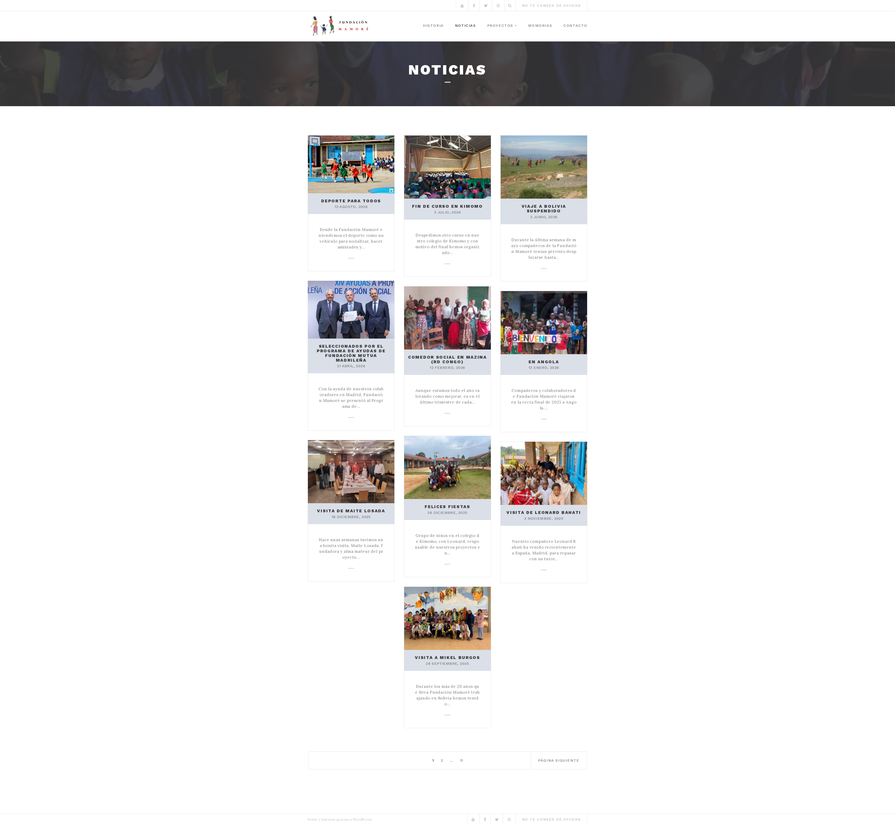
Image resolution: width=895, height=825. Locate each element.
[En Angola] (544, 322)
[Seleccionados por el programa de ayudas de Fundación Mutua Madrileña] (351, 309)
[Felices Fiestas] (447, 467)
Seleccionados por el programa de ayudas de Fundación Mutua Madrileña (351, 353)
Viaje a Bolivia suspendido (544, 208)
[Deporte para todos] (351, 164)
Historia (433, 25)
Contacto (575, 25)
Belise (313, 819)
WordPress (362, 819)
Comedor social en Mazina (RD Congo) (447, 359)
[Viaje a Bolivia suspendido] (544, 166)
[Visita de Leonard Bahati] (544, 473)
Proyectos (500, 25)
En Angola (544, 361)
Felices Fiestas (447, 506)
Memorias (540, 25)
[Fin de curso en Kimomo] (447, 166)
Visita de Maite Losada (351, 510)
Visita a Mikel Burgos (447, 657)
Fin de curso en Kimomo (447, 206)
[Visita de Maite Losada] (351, 471)
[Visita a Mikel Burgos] (447, 618)
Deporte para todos (351, 200)
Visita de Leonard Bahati (543, 512)
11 (461, 760)
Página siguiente (558, 760)
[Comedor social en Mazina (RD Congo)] (447, 317)
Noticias (465, 25)
